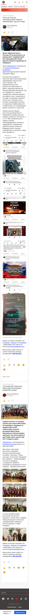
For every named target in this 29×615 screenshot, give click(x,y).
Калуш (20, 607)
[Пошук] (23, 2)
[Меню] (27, 2)
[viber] (12, 599)
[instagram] (26, 599)
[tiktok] (21, 599)
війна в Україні (6, 376)
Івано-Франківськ (11, 607)
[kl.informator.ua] (3, 2)
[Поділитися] (8, 32)
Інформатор (11, 66)
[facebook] (3, 599)
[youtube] (17, 599)
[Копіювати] (12, 32)
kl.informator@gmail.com (16, 346)
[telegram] (8, 599)
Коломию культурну (10, 444)
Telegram (14, 343)
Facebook (7, 343)
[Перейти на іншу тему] (19, 2)
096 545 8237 (17, 354)
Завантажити (20, 612)
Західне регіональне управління (11, 69)
